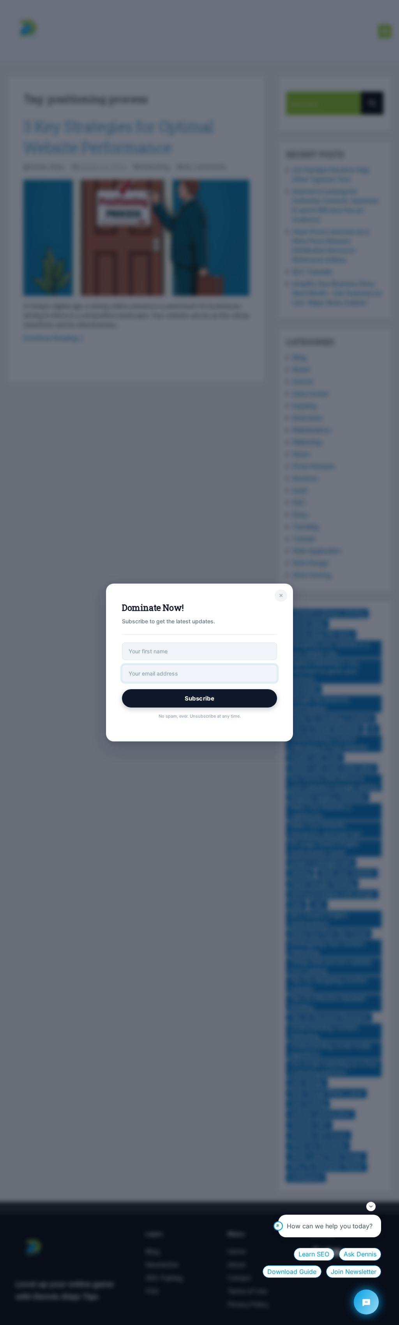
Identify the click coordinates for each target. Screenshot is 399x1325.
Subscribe (200, 698)
